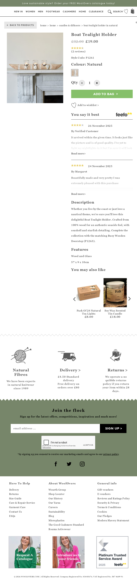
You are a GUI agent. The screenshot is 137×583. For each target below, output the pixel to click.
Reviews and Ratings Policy (113, 498)
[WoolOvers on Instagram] (82, 463)
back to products (22, 25)
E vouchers (103, 494)
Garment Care (17, 507)
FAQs (12, 516)
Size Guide (15, 498)
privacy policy (110, 454)
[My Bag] (132, 11)
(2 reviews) (78, 51)
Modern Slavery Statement (113, 520)
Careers (53, 507)
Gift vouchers (105, 489)
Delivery (14, 489)
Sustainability (57, 511)
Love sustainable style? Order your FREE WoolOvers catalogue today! (68, 3)
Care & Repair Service (22, 502)
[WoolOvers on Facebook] (55, 463)
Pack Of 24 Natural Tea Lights (89, 312)
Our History (56, 498)
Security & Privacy (108, 502)
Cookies (102, 511)
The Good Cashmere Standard (66, 524)
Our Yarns (54, 502)
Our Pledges (104, 516)
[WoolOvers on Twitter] (68, 463)
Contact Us (15, 511)
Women (30, 11)
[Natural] (75, 73)
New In (18, 11)
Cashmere (69, 11)
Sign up (112, 428)
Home (82, 11)
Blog (51, 516)
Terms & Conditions (109, 507)
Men (40, 11)
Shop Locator (56, 494)
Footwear (53, 11)
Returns (14, 494)
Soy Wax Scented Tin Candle (115, 312)
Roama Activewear (59, 529)
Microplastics (57, 520)
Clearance (96, 11)
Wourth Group (57, 489)
